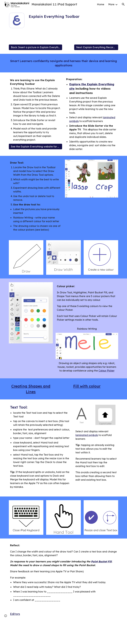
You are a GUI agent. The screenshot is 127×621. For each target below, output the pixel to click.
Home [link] (100, 4)
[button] (123, 4)
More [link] (111, 4)
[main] (64, 16)
